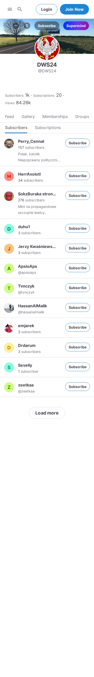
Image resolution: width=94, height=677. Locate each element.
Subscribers (14, 95)
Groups (82, 116)
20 (59, 95)
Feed (9, 116)
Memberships (55, 116)
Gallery (28, 116)
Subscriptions (43, 95)
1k (27, 95)
